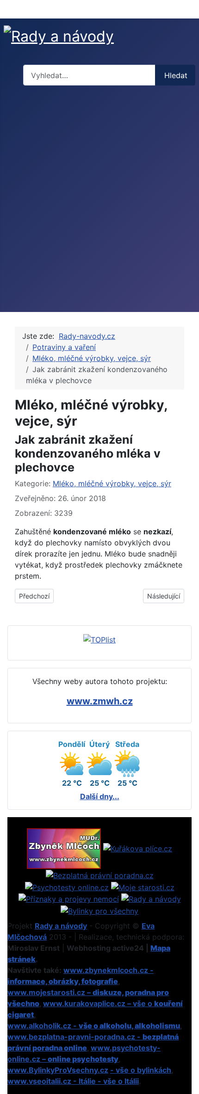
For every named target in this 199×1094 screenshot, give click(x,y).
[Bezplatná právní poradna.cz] (100, 874)
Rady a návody (61, 925)
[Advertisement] (99, 200)
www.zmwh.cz (100, 701)
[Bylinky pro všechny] (99, 910)
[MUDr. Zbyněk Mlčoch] (64, 847)
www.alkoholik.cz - (93, 1025)
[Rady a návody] (151, 898)
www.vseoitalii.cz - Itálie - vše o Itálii (73, 1081)
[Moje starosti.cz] (142, 886)
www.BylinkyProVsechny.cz (57, 1070)
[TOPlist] (99, 638)
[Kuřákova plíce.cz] (137, 847)
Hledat (175, 75)
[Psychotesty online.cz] (67, 886)
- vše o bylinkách (140, 1070)
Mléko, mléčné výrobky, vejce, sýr (112, 483)
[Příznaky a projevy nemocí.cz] (69, 898)
